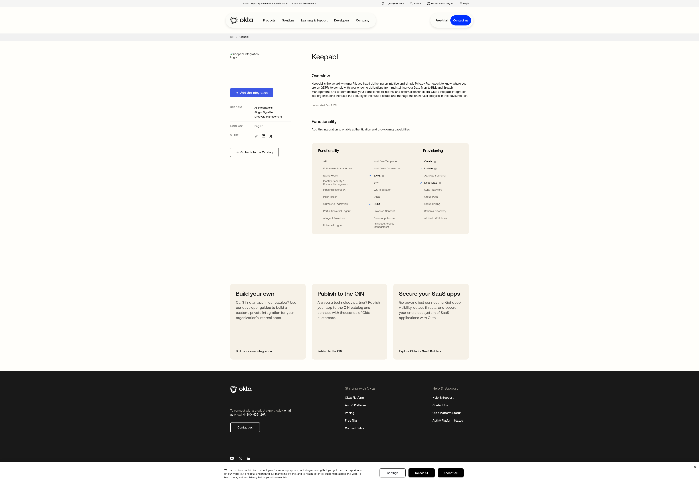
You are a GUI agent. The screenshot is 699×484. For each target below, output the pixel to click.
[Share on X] (271, 136)
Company (362, 20)
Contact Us (440, 405)
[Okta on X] (240, 459)
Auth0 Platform (355, 405)
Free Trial (351, 420)
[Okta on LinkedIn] (248, 459)
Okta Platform (354, 397)
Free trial (441, 20)
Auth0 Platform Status (448, 420)
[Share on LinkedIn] (263, 136)
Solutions (288, 20)
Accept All (451, 473)
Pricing (349, 412)
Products (269, 20)
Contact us (460, 20)
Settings (392, 473)
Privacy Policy (268, 477)
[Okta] (241, 20)
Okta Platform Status (447, 412)
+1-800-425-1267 (254, 414)
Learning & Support (314, 20)
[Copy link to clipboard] (256, 136)
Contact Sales (354, 428)
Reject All (421, 473)
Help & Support (443, 397)
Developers (342, 20)
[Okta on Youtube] (232, 459)
